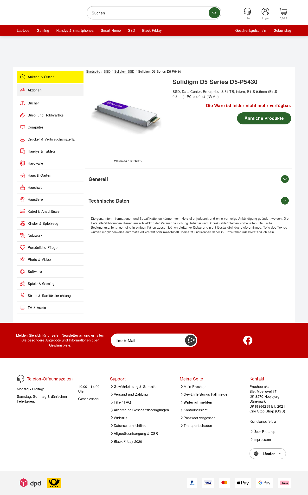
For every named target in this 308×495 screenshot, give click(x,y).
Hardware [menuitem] (35, 163)
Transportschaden (198, 425)
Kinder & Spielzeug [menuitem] (43, 223)
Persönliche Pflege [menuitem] (43, 247)
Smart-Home (111, 30)
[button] (126, 117)
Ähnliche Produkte (264, 118)
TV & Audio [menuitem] (37, 307)
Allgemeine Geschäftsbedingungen (141, 409)
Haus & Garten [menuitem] (39, 175)
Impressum (262, 439)
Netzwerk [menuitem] (35, 235)
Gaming (43, 30)
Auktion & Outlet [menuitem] (41, 76)
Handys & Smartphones (75, 30)
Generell (98, 178)
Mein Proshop (195, 386)
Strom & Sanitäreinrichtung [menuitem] (49, 295)
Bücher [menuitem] (33, 103)
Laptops (23, 30)
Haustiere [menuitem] (35, 199)
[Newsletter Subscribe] (190, 340)
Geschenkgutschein (250, 30)
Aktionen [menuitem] (35, 90)
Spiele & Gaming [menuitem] (41, 283)
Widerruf (121, 417)
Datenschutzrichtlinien (131, 425)
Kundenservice (263, 421)
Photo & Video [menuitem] (39, 259)
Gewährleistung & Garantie (135, 386)
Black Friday (152, 30)
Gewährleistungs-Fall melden (206, 394)
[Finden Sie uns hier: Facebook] (248, 340)
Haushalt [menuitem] (35, 187)
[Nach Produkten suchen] (214, 12)
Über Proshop (264, 431)
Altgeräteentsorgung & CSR (136, 433)
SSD (131, 30)
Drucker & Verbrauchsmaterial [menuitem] (52, 139)
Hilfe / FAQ (122, 402)
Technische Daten (109, 200)
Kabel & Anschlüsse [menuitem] (43, 211)
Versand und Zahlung (131, 394)
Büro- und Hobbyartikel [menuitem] (46, 115)
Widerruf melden (198, 402)
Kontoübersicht (195, 409)
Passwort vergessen (200, 417)
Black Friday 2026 (128, 441)
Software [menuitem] (35, 271)
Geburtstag (282, 30)
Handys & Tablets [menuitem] (42, 151)
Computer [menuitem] (35, 127)
